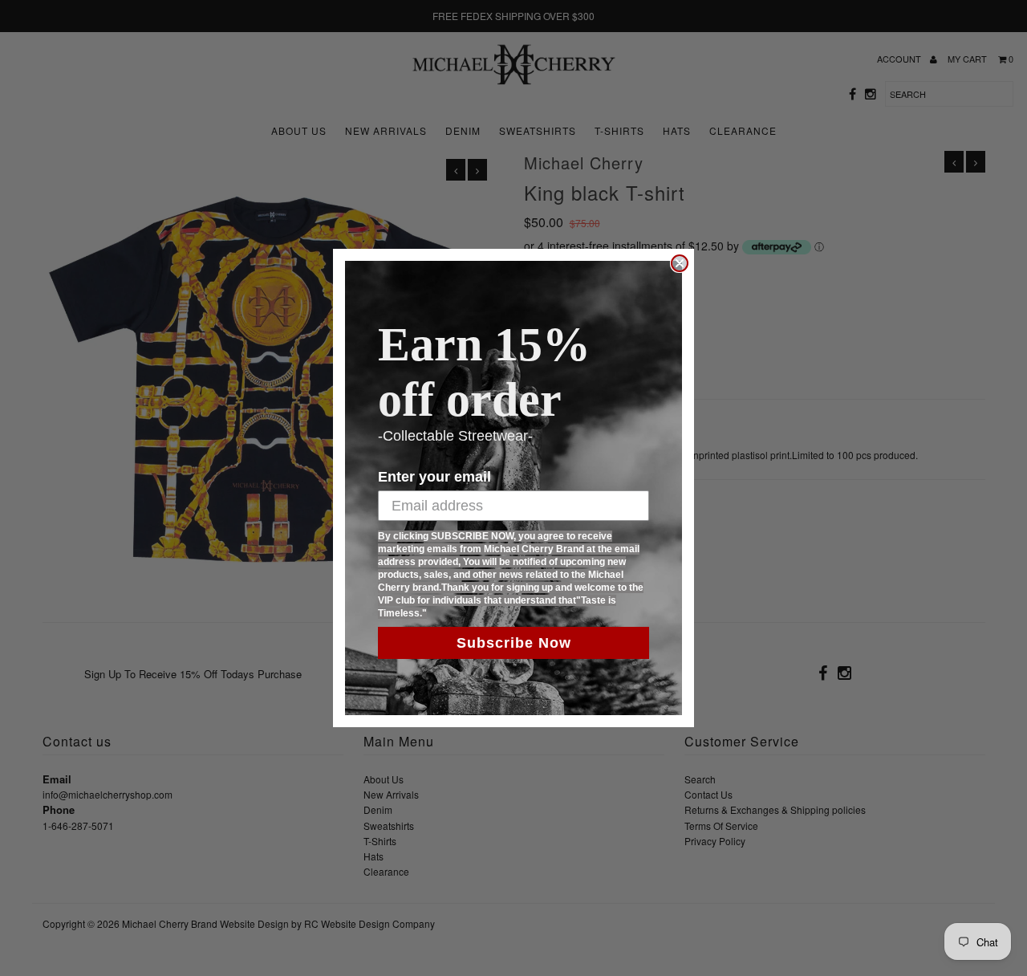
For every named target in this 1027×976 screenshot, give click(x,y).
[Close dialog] (680, 263)
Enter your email (434, 477)
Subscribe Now (514, 643)
